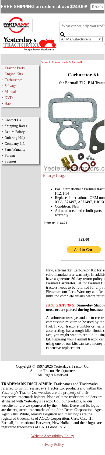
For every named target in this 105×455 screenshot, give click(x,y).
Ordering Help (15, 138)
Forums (10, 155)
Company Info (15, 144)
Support (10, 161)
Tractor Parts (14, 68)
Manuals (11, 92)
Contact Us (13, 120)
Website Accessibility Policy (52, 436)
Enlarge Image (54, 176)
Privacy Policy (52, 445)
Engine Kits (14, 74)
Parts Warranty (15, 149)
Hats (8, 104)
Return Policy (15, 132)
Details (97, 7)
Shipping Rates (16, 126)
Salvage (10, 86)
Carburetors (13, 80)
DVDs (9, 98)
